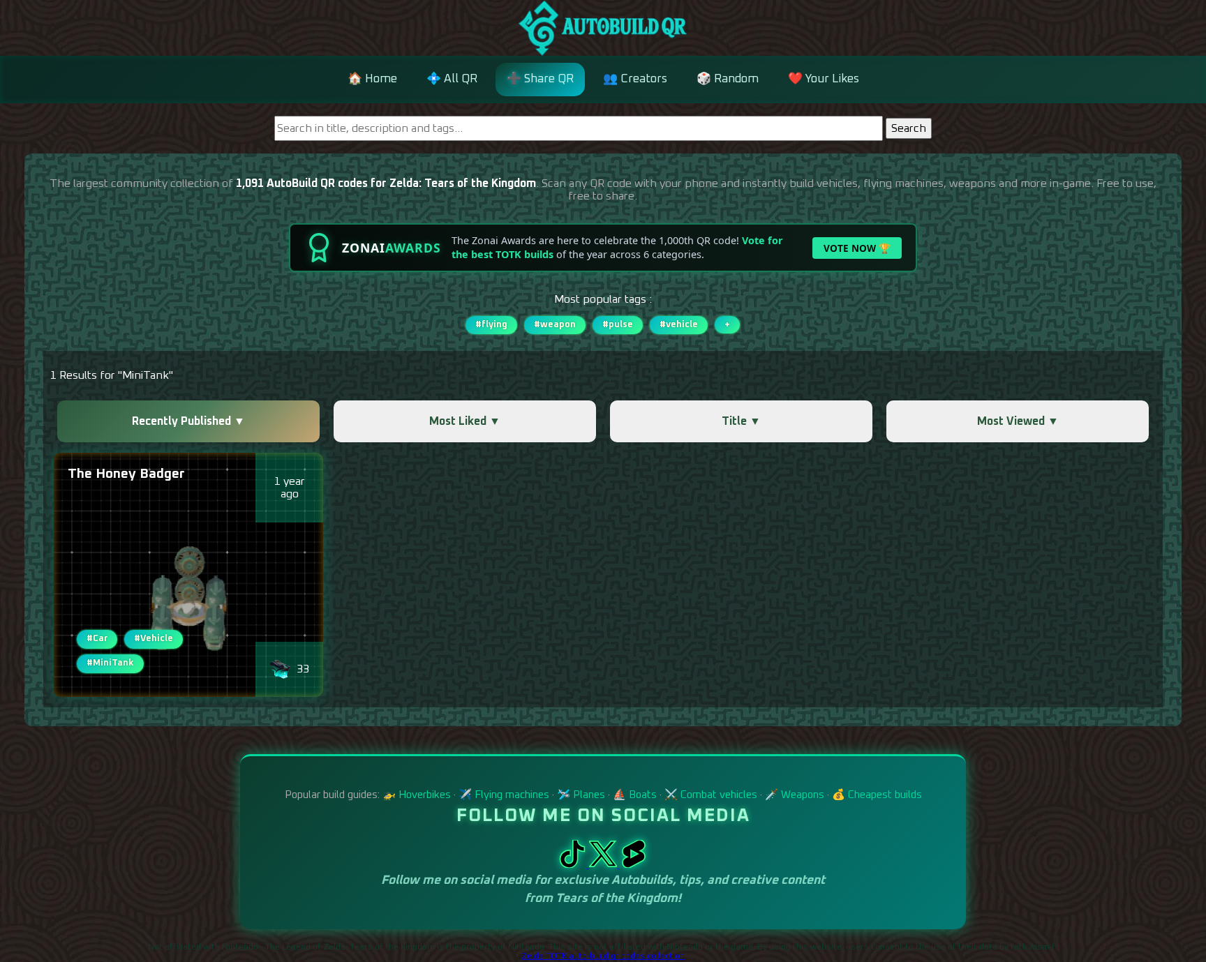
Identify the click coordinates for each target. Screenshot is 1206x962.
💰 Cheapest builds (877, 795)
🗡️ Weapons (794, 795)
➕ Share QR (540, 79)
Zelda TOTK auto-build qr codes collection (603, 956)
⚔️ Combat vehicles (710, 795)
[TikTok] (573, 864)
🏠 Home (372, 79)
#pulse (617, 324)
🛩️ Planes (581, 795)
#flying (491, 324)
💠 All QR (451, 79)
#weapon (555, 324)
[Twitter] (604, 864)
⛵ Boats (635, 795)
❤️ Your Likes (823, 79)
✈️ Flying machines (504, 795)
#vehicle (679, 324)
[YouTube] (634, 864)
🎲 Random (728, 79)
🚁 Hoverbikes (416, 795)
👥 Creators (635, 79)
